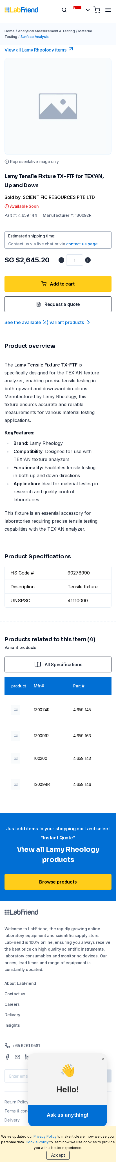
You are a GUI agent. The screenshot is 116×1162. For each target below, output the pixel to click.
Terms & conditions (22, 1111)
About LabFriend (20, 983)
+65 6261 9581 (26, 1045)
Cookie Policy (37, 1142)
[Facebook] (7, 1057)
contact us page (81, 243)
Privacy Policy (45, 1136)
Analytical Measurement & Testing (46, 31)
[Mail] (17, 1057)
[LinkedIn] (27, 1057)
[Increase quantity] (88, 260)
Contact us (15, 993)
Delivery (12, 1014)
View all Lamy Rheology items (35, 50)
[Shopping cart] (96, 10)
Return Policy (16, 1101)
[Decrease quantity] (61, 260)
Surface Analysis (35, 37)
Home (10, 31)
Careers (12, 1004)
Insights (12, 1025)
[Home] (21, 10)
